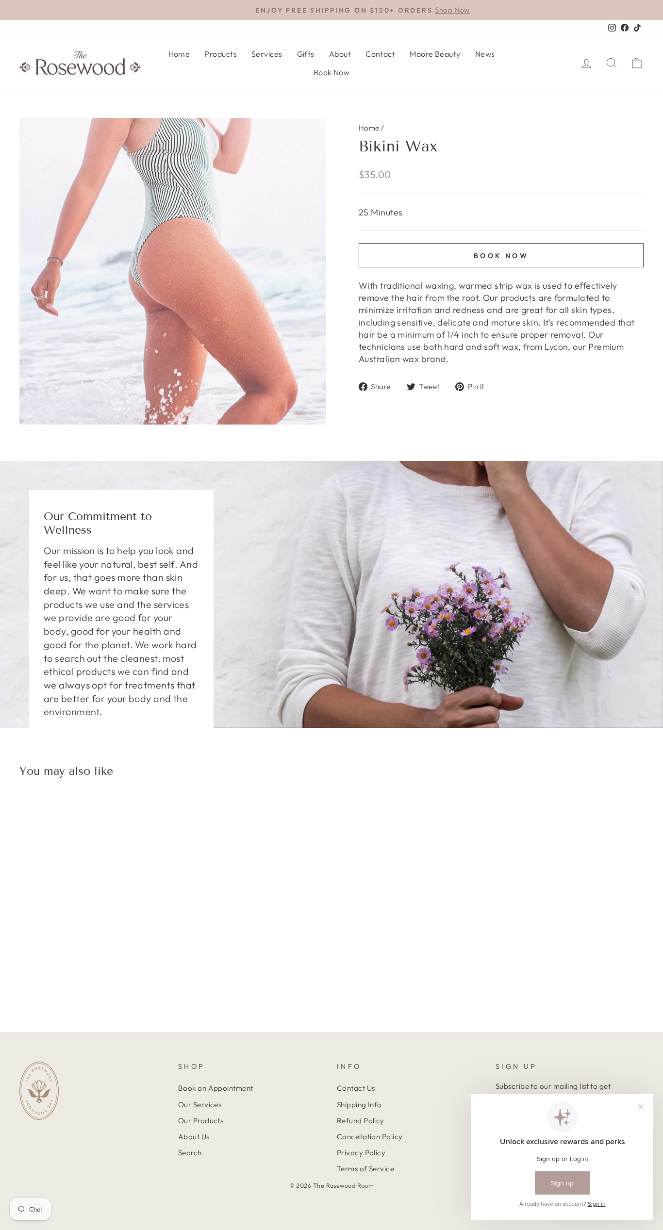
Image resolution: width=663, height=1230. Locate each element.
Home (179, 54)
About (340, 54)
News (485, 54)
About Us (194, 1136)
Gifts (306, 54)
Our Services (199, 1104)
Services (266, 54)
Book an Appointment (215, 1088)
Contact (380, 54)
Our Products (200, 1120)
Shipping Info (359, 1104)
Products (220, 54)
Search (190, 1152)
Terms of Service (365, 1168)
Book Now (332, 72)
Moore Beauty (435, 54)
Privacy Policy (361, 1152)
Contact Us (356, 1088)
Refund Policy (360, 1120)
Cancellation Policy (370, 1136)
